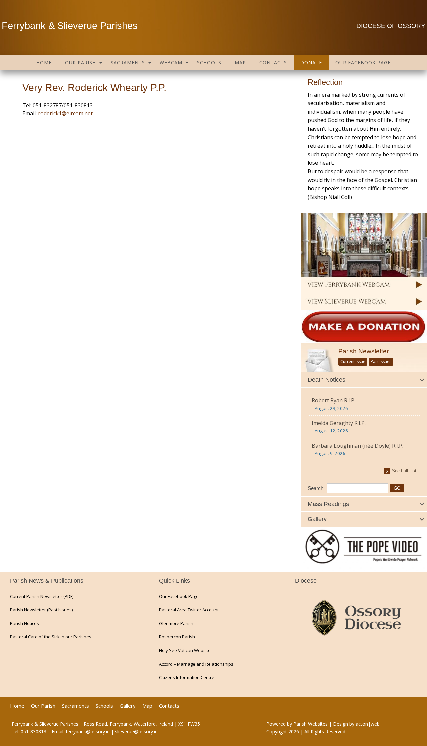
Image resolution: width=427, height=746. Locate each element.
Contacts (273, 62)
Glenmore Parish (176, 623)
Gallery (128, 705)
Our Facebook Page (363, 62)
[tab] (364, 380)
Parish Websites (310, 724)
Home (44, 62)
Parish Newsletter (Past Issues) (41, 610)
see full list (404, 470)
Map (240, 62)
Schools (209, 62)
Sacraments (128, 62)
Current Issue (352, 361)
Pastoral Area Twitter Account (189, 610)
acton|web (368, 724)
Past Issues (381, 361)
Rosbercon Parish (177, 637)
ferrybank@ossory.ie (88, 731)
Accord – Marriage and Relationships (196, 664)
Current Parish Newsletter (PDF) (41, 596)
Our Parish (80, 62)
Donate (311, 62)
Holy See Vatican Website (185, 650)
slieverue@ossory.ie (136, 731)
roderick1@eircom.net (65, 113)
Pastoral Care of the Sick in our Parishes (50, 637)
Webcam (171, 62)
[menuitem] (44, 62)
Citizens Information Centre (187, 677)
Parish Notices (24, 623)
